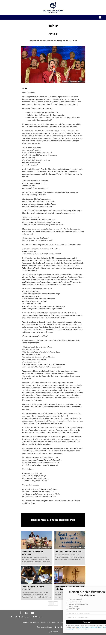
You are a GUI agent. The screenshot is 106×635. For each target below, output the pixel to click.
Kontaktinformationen (31, 622)
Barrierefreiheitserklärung (50, 622)
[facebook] (20, 612)
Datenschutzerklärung (44, 627)
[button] (78, 17)
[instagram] (26, 612)
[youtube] (32, 612)
